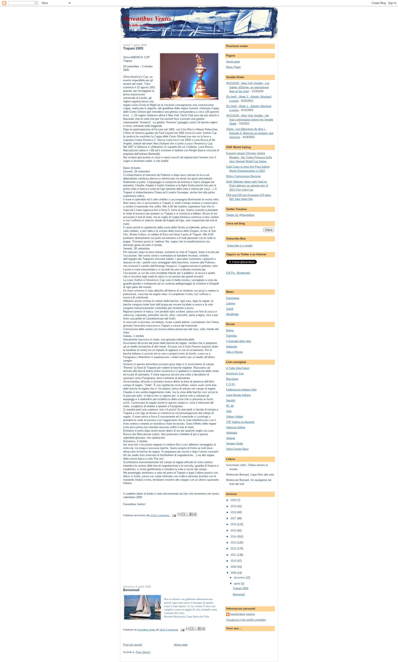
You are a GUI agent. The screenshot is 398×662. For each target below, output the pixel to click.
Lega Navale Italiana (238, 395)
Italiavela (231, 346)
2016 (234, 524)
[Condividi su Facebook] (191, 514)
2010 (234, 560)
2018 (234, 512)
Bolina (230, 330)
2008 (234, 572)
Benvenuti (131, 590)
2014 (234, 536)
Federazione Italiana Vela (241, 389)
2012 (234, 548)
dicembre (240, 577)
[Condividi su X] (187, 514)
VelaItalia (231, 432)
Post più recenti (132, 644)
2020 (234, 500)
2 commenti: (172, 629)
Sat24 (229, 308)
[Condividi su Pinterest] (195, 514)
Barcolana (232, 378)
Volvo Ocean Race (237, 448)
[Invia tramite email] (179, 514)
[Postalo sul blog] (183, 514)
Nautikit (230, 400)
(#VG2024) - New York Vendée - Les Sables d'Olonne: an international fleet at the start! (247, 87)
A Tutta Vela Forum (237, 368)
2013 (234, 542)
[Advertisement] (154, 555)
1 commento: (163, 515)
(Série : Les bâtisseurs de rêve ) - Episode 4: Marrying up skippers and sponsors (249, 133)
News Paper (233, 67)
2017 (234, 518)
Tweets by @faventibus (240, 215)
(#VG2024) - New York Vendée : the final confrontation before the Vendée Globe (249, 119)
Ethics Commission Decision (243, 176)
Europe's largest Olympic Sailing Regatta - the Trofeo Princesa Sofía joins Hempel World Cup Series (249, 157)
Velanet (230, 438)
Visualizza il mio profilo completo (246, 619)
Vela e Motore (234, 351)
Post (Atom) (143, 652)
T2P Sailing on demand (240, 422)
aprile (237, 583)
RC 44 (230, 405)
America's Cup (235, 373)
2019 (234, 506)
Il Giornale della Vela (238, 341)
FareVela (231, 335)
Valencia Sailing (235, 427)
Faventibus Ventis (147, 18)
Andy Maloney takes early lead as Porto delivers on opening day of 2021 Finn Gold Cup (247, 185)
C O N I (230, 384)
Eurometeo (232, 298)
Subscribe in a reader (239, 245)
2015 (234, 530)
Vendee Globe (234, 443)
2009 (234, 566)
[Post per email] (173, 515)
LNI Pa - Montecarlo (238, 272)
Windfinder (232, 314)
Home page (181, 644)
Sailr (229, 411)
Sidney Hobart (234, 416)
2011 (234, 554)
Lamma (230, 303)
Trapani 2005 (133, 48)
